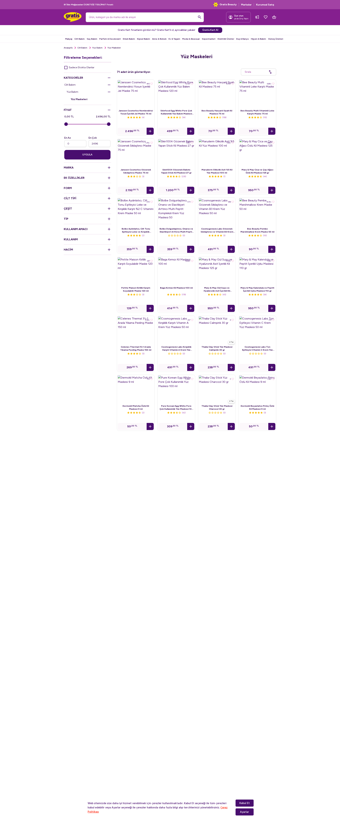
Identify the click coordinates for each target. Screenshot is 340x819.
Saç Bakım (92, 39)
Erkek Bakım (129, 39)
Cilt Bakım (79, 39)
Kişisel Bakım (143, 39)
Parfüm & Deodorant (110, 39)
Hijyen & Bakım (258, 39)
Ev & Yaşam (174, 39)
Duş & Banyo (242, 39)
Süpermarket (209, 39)
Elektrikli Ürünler (226, 39)
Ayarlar (244, 812)
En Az (67, 137)
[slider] (66, 124)
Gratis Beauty (228, 4)
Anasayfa (68, 48)
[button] (150, 131)
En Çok (93, 137)
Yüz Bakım (97, 48)
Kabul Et (244, 803)
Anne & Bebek (159, 39)
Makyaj (68, 39)
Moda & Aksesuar (191, 39)
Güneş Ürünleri (275, 39)
